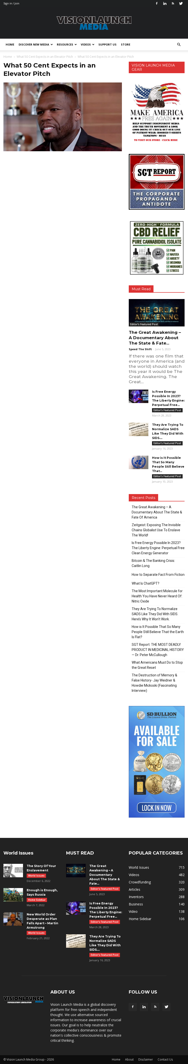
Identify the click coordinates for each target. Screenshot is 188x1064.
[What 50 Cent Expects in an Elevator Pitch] (62, 150)
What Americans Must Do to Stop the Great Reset (157, 665)
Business (136, 904)
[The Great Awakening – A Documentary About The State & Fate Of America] (157, 312)
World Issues (36, 875)
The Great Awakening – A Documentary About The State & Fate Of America (157, 512)
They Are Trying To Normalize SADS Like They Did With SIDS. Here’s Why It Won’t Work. (155, 614)
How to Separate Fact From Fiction (158, 575)
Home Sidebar (37, 900)
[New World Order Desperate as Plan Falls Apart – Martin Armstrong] (13, 919)
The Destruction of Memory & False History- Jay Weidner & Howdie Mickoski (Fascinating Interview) (154, 683)
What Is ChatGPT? (145, 583)
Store (125, 44)
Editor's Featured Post (144, 324)
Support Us (107, 44)
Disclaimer (145, 1059)
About (129, 1059)
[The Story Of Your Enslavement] (13, 870)
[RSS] (172, 3)
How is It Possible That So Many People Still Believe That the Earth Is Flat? (158, 632)
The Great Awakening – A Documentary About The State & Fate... (155, 338)
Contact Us (165, 1059)
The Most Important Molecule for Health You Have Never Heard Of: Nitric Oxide (157, 596)
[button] (179, 44)
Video (133, 911)
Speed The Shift (140, 349)
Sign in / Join (11, 3)
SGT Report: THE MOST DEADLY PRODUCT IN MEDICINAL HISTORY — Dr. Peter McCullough (158, 650)
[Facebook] (156, 3)
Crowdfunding (140, 882)
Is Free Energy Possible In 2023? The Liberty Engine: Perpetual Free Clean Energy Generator (158, 548)
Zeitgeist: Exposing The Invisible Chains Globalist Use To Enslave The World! (156, 530)
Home (10, 44)
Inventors (136, 896)
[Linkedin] (164, 3)
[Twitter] (181, 3)
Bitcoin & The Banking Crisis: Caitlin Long (153, 563)
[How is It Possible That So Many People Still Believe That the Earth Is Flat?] (138, 462)
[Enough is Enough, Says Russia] (13, 895)
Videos (86, 44)
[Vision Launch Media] (94, 23)
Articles (134, 889)
